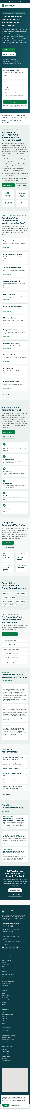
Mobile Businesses (7, 601)
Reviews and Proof (6, 1000)
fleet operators (5, 1030)
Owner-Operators (20, 601)
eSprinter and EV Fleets (9, 605)
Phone (4, 81)
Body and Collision (6, 960)
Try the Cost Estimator (9, 547)
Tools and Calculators (7, 1014)
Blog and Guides (6, 1012)
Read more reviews (7, 680)
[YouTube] (9, 1)
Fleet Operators (7, 593)
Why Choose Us (6, 995)
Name (4, 75)
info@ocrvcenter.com (7, 931)
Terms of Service (6, 1056)
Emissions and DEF (6, 958)
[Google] (12, 1)
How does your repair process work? (15, 781)
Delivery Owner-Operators (8, 1035)
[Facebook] (18, 1)
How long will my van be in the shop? (15, 774)
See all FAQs (6, 794)
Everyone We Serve (6, 1041)
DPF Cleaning (5, 976)
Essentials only (15, 1105)
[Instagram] (21, 1)
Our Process (5, 997)
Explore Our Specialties (9, 634)
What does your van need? (9, 92)
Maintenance (5, 985)
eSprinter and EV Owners (8, 1039)
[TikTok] (15, 1)
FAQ (3, 1021)
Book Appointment (8, 49)
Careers (4, 1002)
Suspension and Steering (8, 981)
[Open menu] (26, 5)
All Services (5, 967)
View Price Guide (7, 542)
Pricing (3, 1023)
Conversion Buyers (6, 1037)
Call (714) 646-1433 (8, 54)
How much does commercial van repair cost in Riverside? (15, 758)
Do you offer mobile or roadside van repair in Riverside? (15, 788)
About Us (4, 993)
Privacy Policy (5, 1054)
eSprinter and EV (6, 964)
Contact (4, 1004)
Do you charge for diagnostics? (15, 764)
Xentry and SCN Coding (8, 974)
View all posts (5, 811)
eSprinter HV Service (7, 979)
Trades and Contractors (9, 597)
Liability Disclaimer (6, 1060)
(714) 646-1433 (6, 929)
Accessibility (5, 1058)
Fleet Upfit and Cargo (7, 962)
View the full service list (10, 394)
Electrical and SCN (6, 983)
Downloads (4, 1018)
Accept (6, 1105)
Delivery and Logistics (20, 593)
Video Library (5, 1049)
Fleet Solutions (22, 185)
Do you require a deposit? (15, 768)
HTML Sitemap (5, 1051)
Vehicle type (6, 87)
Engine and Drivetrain (7, 955)
